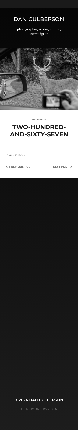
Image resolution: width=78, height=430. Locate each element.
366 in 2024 (17, 155)
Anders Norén (46, 408)
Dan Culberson (39, 19)
